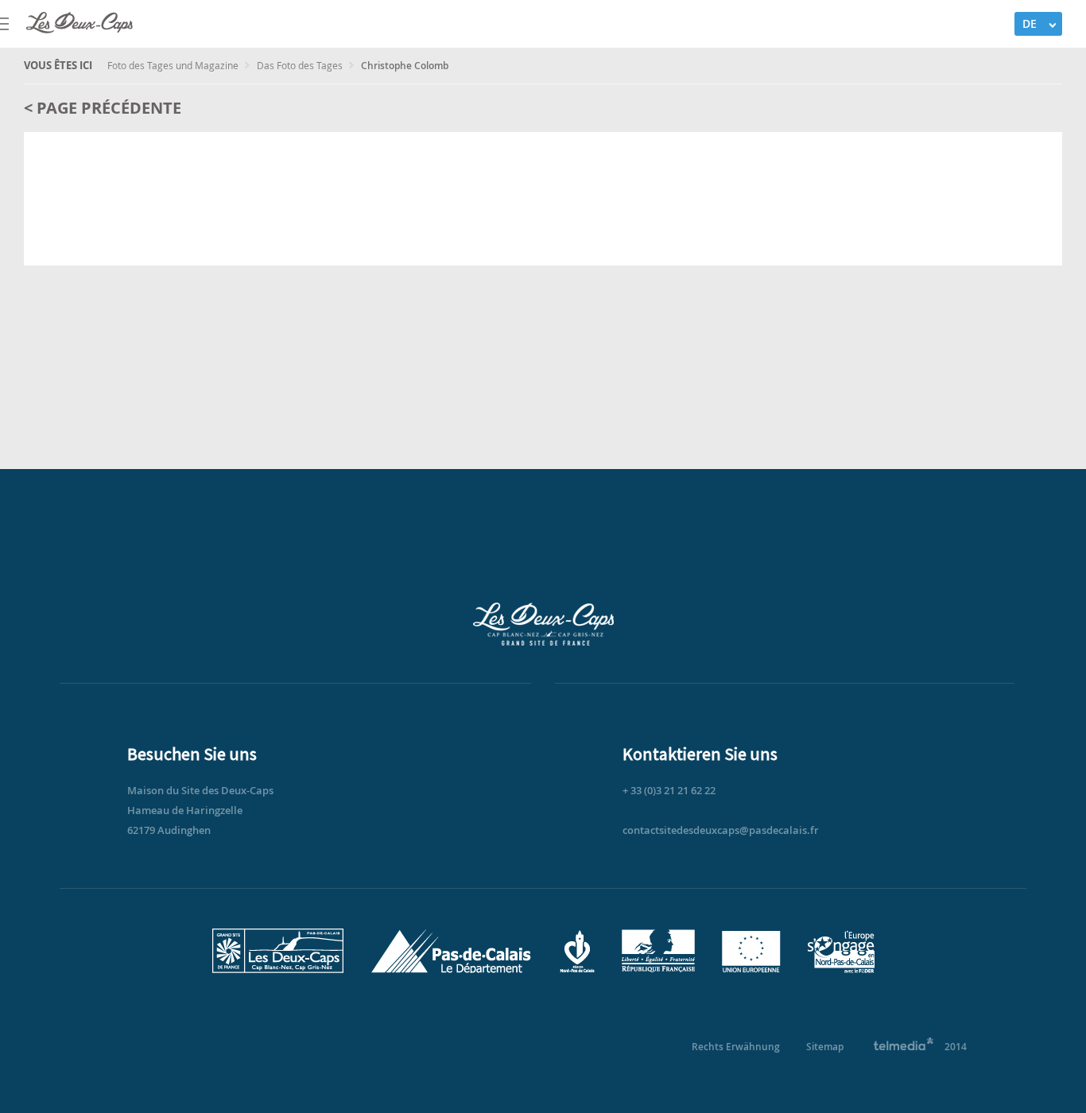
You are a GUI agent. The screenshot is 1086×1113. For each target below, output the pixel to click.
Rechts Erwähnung (736, 1046)
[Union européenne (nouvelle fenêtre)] (751, 969)
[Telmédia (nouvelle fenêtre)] (904, 1046)
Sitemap (825, 1046)
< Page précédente (102, 107)
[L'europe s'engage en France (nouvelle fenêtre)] (841, 969)
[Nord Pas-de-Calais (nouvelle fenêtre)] (577, 969)
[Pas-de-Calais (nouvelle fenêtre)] (451, 969)
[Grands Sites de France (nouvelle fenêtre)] (277, 969)
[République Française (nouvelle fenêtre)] (658, 969)
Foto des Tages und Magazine (174, 65)
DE (1029, 23)
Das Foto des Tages (301, 65)
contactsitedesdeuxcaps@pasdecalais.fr (721, 830)
